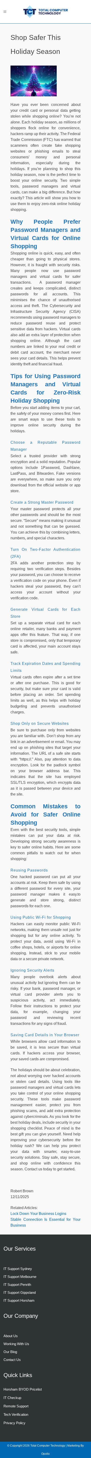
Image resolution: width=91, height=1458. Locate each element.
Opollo (45, 1453)
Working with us (16, 1344)
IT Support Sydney (18, 1269)
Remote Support (16, 1406)
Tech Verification (16, 1414)
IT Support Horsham (19, 1300)
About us (11, 1336)
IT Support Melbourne (20, 1277)
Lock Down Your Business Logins (38, 1214)
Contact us (12, 1360)
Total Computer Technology (48, 1445)
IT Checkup (12, 1398)
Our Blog (10, 1352)
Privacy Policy (14, 1423)
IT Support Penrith (17, 1285)
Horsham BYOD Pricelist (23, 1389)
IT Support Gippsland (20, 1292)
